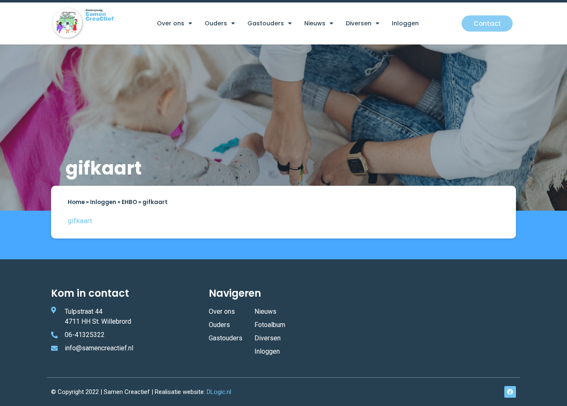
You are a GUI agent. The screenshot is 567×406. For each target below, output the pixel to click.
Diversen (358, 23)
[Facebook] (510, 392)
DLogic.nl (219, 392)
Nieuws (314, 23)
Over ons (170, 23)
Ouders (216, 23)
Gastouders (265, 23)
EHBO (129, 202)
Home (76, 202)
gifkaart (80, 221)
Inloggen (405, 23)
